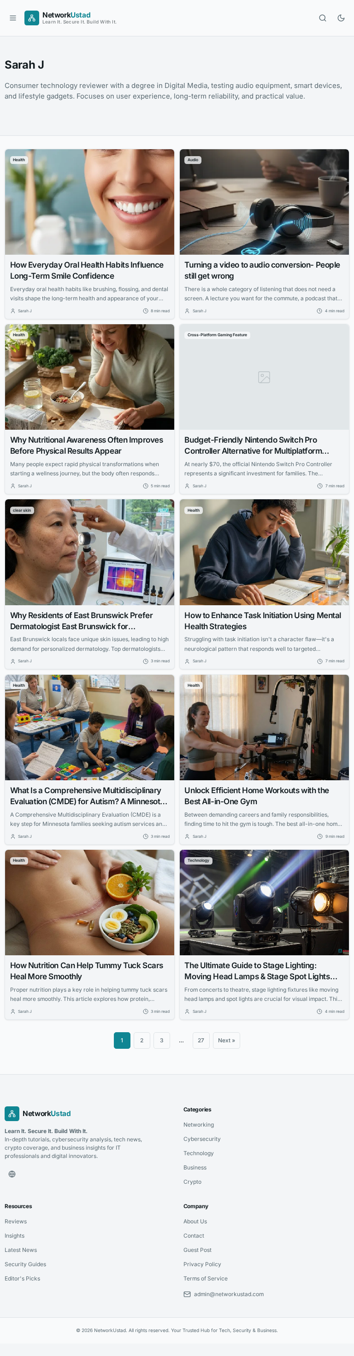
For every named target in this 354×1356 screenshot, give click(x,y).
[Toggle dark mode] (341, 18)
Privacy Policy (202, 1264)
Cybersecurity (202, 1138)
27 (201, 1040)
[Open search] (322, 18)
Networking (198, 1124)
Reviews (16, 1221)
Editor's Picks (22, 1278)
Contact (193, 1235)
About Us (195, 1221)
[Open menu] (13, 18)
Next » (226, 1040)
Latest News (21, 1249)
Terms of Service (205, 1278)
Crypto (192, 1181)
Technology (198, 1153)
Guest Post (197, 1249)
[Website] (12, 1174)
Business (194, 1167)
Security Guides (25, 1264)
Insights (14, 1235)
